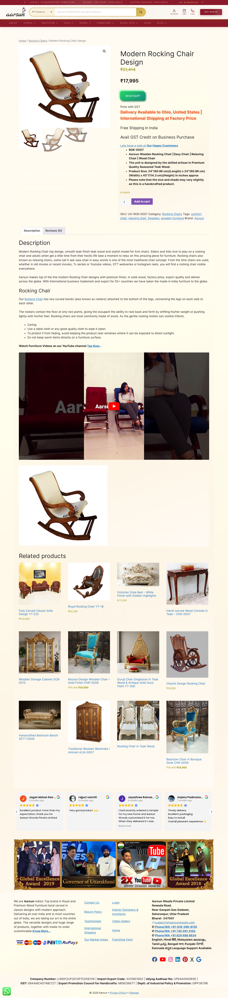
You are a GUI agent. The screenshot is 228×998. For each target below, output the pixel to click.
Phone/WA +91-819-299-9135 (176, 927)
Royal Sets (129, 23)
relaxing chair (137, 218)
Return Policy (93, 911)
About (13, 23)
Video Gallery (121, 921)
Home (22, 40)
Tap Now (93, 346)
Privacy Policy (118, 992)
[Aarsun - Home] (16, 12)
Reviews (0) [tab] (53, 230)
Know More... (42, 931)
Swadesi (153, 218)
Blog (162, 23)
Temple (30, 23)
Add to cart (142, 201)
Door (147, 23)
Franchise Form (122, 939)
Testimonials (92, 921)
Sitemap (134, 992)
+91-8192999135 (188, 2)
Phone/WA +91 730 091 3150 (175, 931)
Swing (85, 23)
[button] (104, 51)
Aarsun (199, 218)
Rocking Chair (34, 299)
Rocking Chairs (38, 40)
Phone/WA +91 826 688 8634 (175, 935)
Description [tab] (32, 230)
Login (116, 902)
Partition (50, 23)
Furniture (105, 23)
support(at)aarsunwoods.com (175, 922)
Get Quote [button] (211, 12)
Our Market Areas (96, 939)
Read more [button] (83, 826)
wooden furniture (172, 218)
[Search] (141, 12)
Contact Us (91, 902)
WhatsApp (132, 96)
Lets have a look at (149, 145)
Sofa (69, 23)
